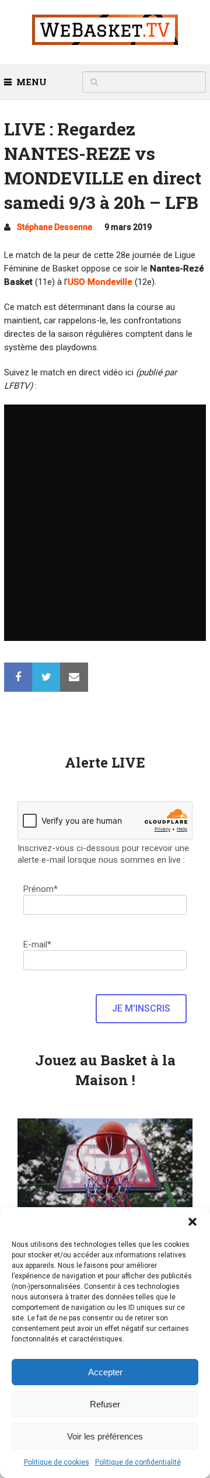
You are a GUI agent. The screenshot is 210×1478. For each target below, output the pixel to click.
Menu (31, 82)
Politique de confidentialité (138, 1462)
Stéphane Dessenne (54, 227)
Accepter (105, 1372)
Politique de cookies (56, 1462)
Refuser (105, 1404)
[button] (192, 1222)
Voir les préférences (105, 1436)
